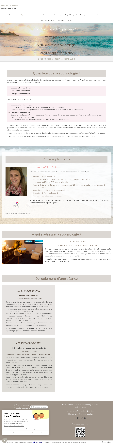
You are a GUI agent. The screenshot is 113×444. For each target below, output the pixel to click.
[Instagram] (82, 418)
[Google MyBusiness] (78, 418)
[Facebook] (75, 418)
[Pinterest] (85, 418)
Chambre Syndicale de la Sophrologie (74, 442)
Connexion (106, 442)
